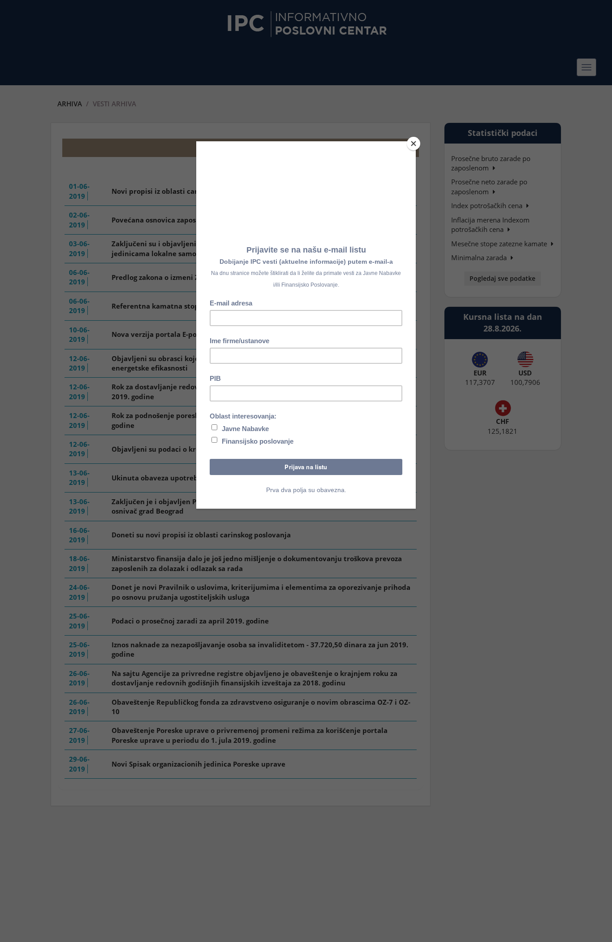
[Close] (413, 143)
